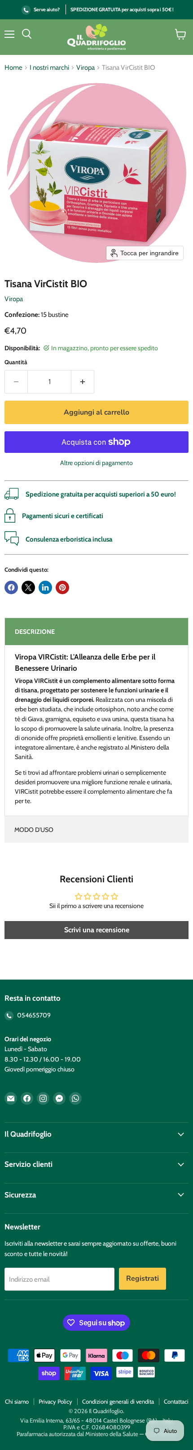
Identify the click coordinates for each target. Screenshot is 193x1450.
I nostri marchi (49, 68)
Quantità (15, 362)
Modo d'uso (33, 830)
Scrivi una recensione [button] (96, 930)
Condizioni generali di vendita (118, 1401)
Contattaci (176, 1401)
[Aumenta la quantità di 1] (82, 381)
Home (13, 68)
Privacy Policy (55, 1401)
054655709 (33, 1015)
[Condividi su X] (28, 587)
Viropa (85, 68)
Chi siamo (17, 1401)
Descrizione (35, 632)
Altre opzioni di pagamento (96, 462)
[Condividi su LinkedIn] (45, 587)
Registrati (142, 1278)
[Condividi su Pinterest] (62, 587)
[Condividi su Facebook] (11, 587)
